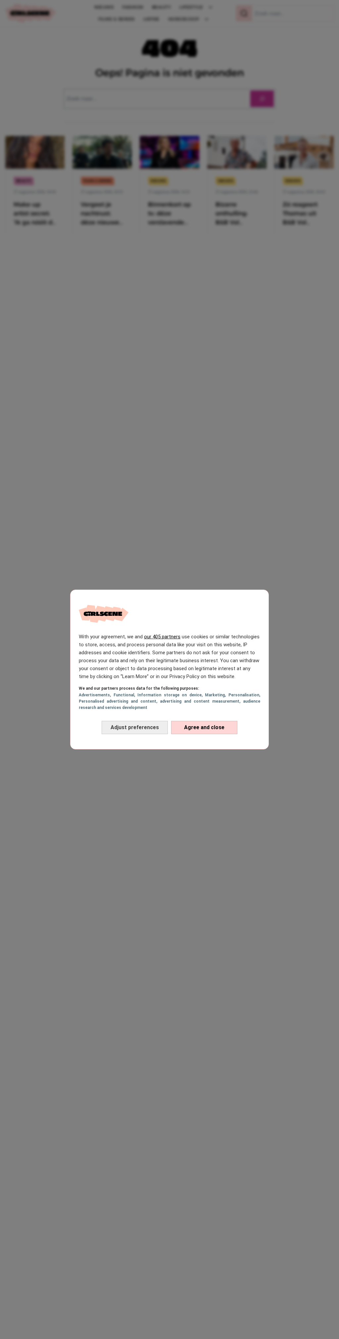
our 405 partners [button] (162, 637)
